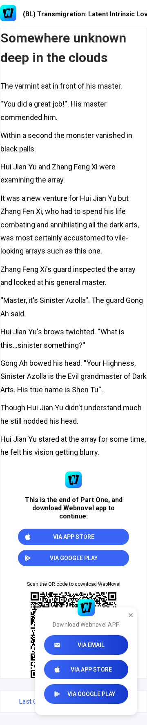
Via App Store (91, 669)
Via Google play (91, 694)
